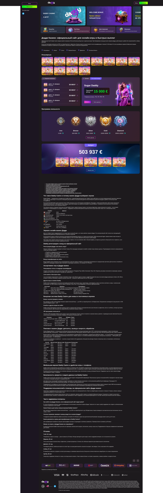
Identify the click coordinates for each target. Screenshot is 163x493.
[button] (42, 15)
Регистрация (29, 6)
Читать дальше (97, 102)
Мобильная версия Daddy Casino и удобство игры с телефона (60, 190)
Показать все (91, 170)
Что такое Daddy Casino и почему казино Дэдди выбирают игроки (61, 183)
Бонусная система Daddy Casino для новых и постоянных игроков (61, 188)
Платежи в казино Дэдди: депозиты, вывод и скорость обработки (61, 189)
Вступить (87, 101)
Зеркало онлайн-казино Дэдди (53, 185)
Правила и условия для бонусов (49, 469)
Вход (29, 3)
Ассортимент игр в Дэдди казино (53, 187)
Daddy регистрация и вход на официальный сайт (57, 186)
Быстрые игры (25, 10)
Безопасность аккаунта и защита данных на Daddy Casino (59, 191)
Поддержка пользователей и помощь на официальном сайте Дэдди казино (63, 193)
